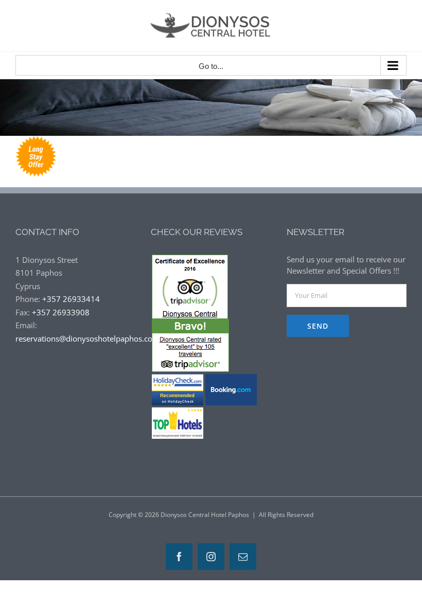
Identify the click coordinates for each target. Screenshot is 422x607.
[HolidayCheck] (177, 378)
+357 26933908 (61, 312)
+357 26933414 (71, 299)
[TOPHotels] (177, 411)
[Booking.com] (231, 378)
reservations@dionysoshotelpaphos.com (87, 338)
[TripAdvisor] (190, 261)
